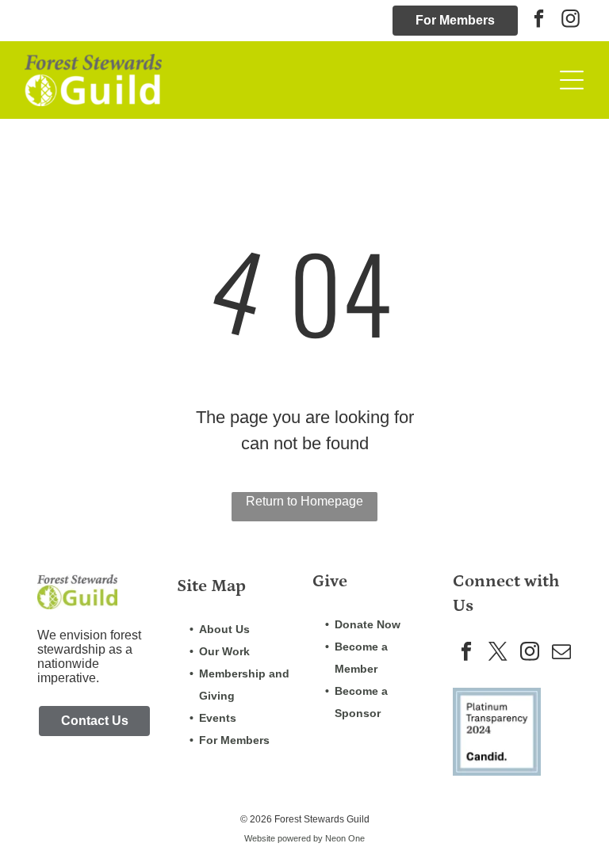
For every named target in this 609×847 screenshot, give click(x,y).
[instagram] (570, 20)
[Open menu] (572, 80)
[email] (562, 653)
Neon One (345, 838)
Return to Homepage (304, 501)
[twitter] (498, 653)
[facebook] (539, 20)
